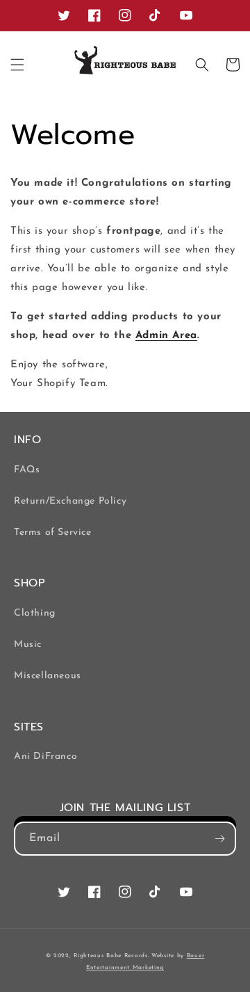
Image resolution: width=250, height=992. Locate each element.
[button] (17, 64)
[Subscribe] (219, 839)
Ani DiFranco (45, 756)
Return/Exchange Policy (70, 501)
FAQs (27, 470)
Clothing (35, 613)
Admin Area (166, 335)
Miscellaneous (47, 676)
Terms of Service (53, 532)
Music (28, 644)
